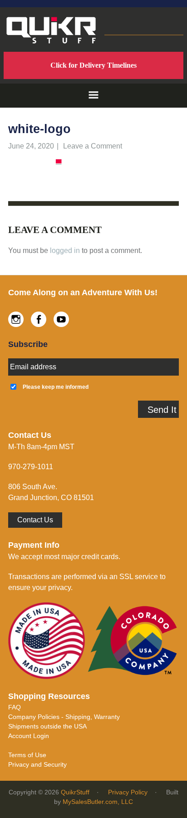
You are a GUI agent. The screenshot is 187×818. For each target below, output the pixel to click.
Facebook (38, 319)
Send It (162, 410)
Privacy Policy (128, 792)
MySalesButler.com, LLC (98, 801)
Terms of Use (27, 755)
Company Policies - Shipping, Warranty (64, 716)
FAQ (14, 707)
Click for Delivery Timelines (93, 65)
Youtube (61, 319)
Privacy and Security (37, 764)
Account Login (28, 735)
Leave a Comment (92, 146)
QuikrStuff (75, 792)
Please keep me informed (56, 387)
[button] (93, 96)
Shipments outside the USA (47, 726)
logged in (65, 250)
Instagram (16, 319)
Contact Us (35, 520)
